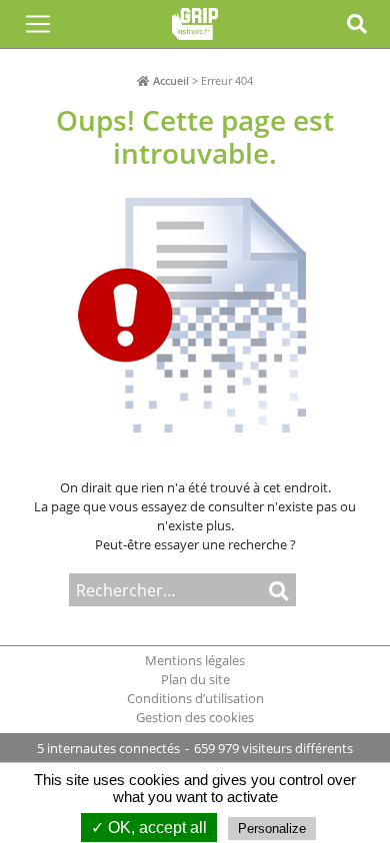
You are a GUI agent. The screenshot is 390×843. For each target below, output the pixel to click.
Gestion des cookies (195, 717)
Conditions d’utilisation (195, 698)
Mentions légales (195, 660)
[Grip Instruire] (195, 24)
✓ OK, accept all (149, 827)
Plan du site (195, 679)
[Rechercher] (270, 589)
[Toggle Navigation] (38, 24)
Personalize (272, 828)
